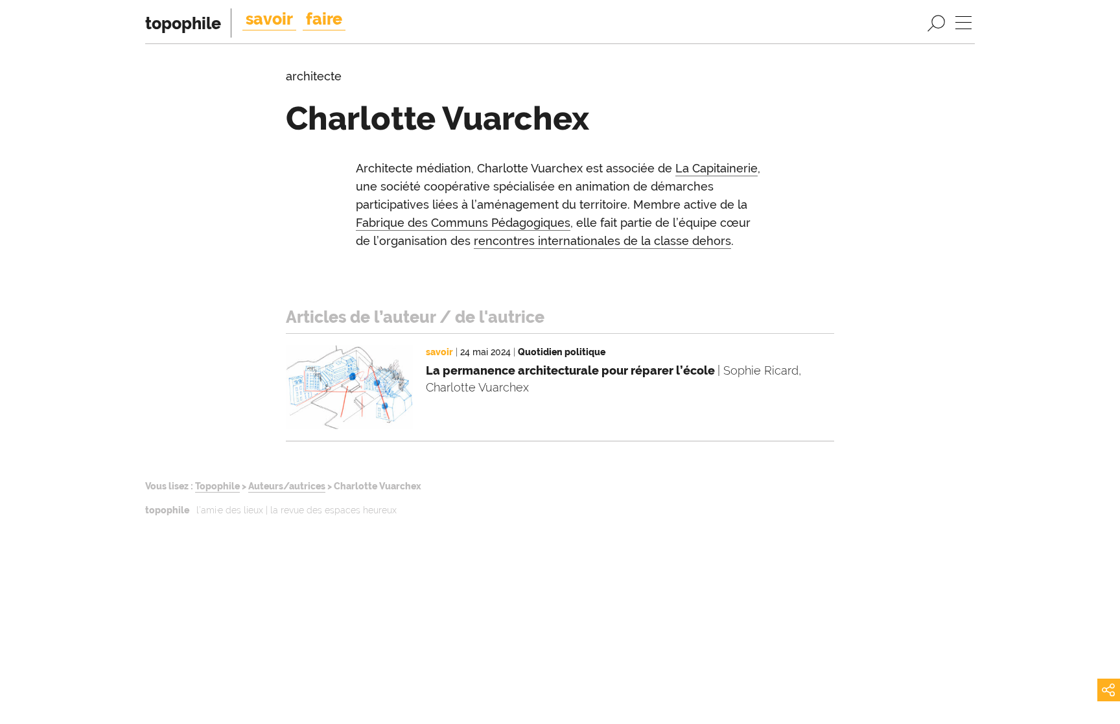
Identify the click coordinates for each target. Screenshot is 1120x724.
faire (324, 19)
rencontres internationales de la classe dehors (602, 241)
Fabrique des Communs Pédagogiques (463, 222)
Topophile (217, 485)
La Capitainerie (716, 168)
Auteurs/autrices (286, 485)
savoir (269, 19)
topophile (183, 23)
